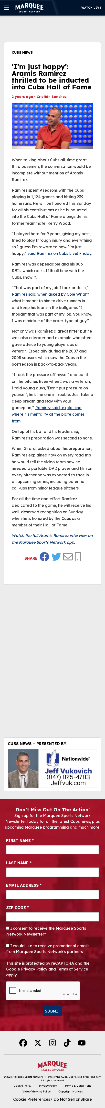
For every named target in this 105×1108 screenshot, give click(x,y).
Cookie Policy (22, 1085)
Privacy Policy (48, 1085)
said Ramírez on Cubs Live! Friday (59, 253)
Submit (52, 1011)
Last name (19, 862)
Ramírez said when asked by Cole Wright (50, 294)
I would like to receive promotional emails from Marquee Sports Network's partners (47, 948)
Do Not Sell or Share (72, 1099)
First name (20, 840)
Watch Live (91, 7)
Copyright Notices (70, 1091)
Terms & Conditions (78, 1085)
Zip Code (17, 907)
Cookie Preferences (31, 1099)
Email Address (24, 885)
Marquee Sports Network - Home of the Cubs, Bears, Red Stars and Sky (56, 1076)
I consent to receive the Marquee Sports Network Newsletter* (46, 931)
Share (31, 558)
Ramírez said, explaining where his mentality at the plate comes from (48, 414)
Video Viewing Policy (36, 1091)
